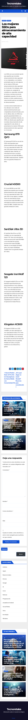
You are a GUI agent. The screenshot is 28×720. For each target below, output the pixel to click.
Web (4, 520)
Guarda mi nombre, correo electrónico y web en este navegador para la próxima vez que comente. (13, 535)
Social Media (6, 606)
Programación (6, 598)
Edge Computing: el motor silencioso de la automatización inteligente (13, 442)
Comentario (6, 470)
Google (5, 583)
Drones (5, 579)
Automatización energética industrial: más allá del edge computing (13, 408)
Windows (5, 618)
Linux (4, 590)
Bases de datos (7, 575)
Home (13, 718)
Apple (4, 571)
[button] (21, 11)
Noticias (9, 20)
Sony (4, 610)
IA (3, 587)
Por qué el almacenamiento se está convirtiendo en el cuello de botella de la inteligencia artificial (14, 643)
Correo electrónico (8, 511)
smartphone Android (8, 602)
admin (15, 413)
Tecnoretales (14, 3)
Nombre (5, 501)
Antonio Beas (17, 447)
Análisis (4, 20)
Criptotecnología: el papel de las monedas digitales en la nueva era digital (13, 425)
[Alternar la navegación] (25, 11)
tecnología (5, 614)
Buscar (4, 549)
